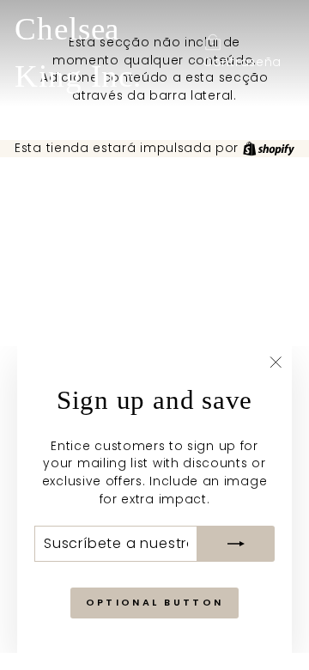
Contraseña (242, 62)
